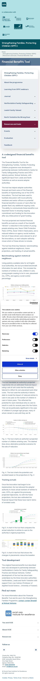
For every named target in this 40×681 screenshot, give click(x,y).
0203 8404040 (10, 664)
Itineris (31, 678)
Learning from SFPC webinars (16, 89)
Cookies (4, 678)
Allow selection (20, 370)
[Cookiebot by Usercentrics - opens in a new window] (30, 303)
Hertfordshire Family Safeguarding (18, 103)
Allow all (20, 364)
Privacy (10, 678)
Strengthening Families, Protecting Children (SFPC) (19, 53)
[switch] (35, 339)
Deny (20, 376)
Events (7, 131)
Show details (30, 358)
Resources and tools (9, 55)
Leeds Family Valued (12, 110)
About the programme (13, 82)
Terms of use (17, 678)
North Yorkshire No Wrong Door (17, 117)
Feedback (8, 145)
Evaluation (8, 138)
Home (4, 52)
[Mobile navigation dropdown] (38, 622)
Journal (7, 96)
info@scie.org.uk (11, 666)
